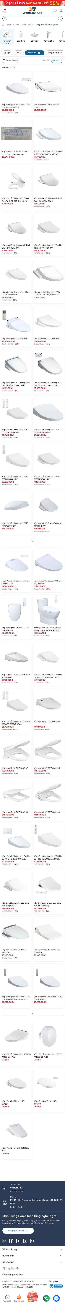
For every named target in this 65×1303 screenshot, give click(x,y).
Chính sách (8, 1262)
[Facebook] (11, 1241)
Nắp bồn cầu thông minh (47, 25)
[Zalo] (4, 1241)
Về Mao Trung (9, 1249)
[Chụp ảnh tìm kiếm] (59, 18)
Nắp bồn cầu (28, 25)
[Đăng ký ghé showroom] (32, 1296)
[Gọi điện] (46, 1298)
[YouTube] (18, 1241)
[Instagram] (32, 1241)
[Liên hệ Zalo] (56, 1298)
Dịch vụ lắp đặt (10, 1268)
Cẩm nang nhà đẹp (12, 1275)
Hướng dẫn (8, 1256)
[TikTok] (25, 1241)
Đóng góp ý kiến (16, 1230)
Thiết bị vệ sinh (13, 25)
